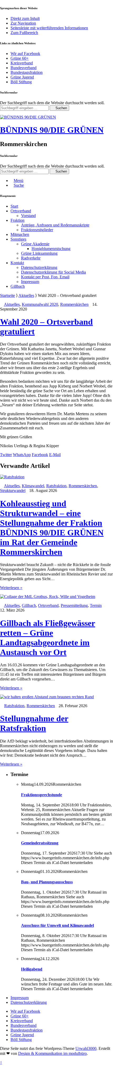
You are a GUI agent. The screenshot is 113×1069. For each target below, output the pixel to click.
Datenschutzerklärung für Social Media (53, 272)
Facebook (40, 454)
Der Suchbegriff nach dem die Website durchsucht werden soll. (52, 103)
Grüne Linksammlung (39, 253)
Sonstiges (18, 239)
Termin (96, 605)
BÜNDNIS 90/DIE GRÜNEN (52, 130)
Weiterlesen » (11, 587)
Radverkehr (30, 258)
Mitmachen (20, 234)
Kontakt (17, 263)
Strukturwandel (12, 490)
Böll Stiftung (21, 82)
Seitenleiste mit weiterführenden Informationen (49, 28)
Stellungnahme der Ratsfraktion (34, 723)
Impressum (30, 281)
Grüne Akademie (35, 244)
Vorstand (28, 215)
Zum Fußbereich (24, 32)
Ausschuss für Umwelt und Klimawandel (57, 925)
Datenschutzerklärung (39, 267)
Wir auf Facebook (25, 53)
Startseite (7, 295)
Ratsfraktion (56, 486)
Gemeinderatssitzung (39, 843)
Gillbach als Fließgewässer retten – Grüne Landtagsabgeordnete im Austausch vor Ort (47, 637)
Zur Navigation (23, 23)
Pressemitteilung (74, 605)
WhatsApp (22, 454)
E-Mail (55, 454)
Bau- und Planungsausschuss (47, 882)
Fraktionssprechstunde (41, 795)
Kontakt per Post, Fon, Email (45, 277)
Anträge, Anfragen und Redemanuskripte (55, 225)
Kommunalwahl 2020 (40, 304)
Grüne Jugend (22, 77)
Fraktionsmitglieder (37, 230)
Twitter (6, 454)
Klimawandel (33, 486)
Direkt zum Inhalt (25, 18)
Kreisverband (22, 63)
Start (14, 206)
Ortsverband (21, 211)
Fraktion (17, 220)
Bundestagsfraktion (27, 72)
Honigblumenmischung (51, 248)
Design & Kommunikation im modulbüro (52, 1053)
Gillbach (18, 286)
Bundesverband (24, 67)
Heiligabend (31, 969)
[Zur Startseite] (28, 117)
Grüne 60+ (20, 58)
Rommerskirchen (74, 304)
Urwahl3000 (85, 1048)
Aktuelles (26, 295)
